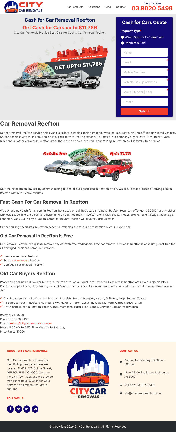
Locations (94, 6)
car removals (20, 260)
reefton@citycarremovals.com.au (30, 323)
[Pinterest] (35, 409)
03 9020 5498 (152, 8)
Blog (108, 6)
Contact (120, 6)
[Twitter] (18, 409)
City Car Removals (87, 426)
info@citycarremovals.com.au (143, 393)
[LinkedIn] (26, 409)
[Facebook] (10, 409)
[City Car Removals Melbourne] (23, 6)
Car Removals (75, 6)
